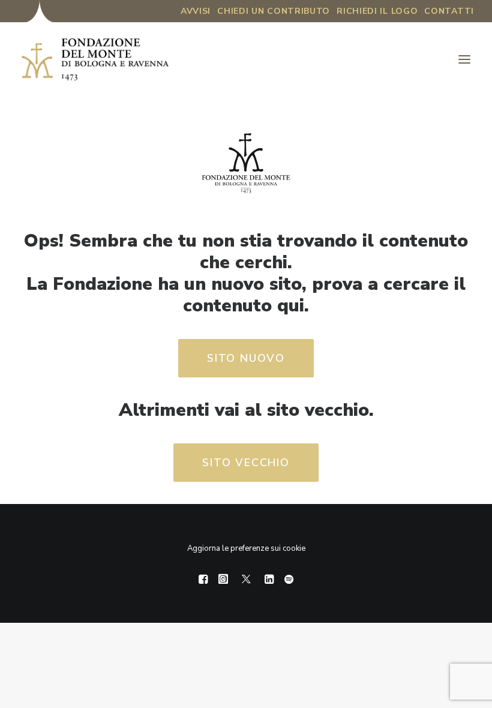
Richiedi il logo (377, 11)
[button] (464, 59)
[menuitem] (195, 11)
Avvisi (196, 11)
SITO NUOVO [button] (246, 358)
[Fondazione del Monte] (95, 59)
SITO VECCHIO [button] (246, 462)
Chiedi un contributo (273, 11)
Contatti (449, 11)
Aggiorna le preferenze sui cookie (246, 548)
